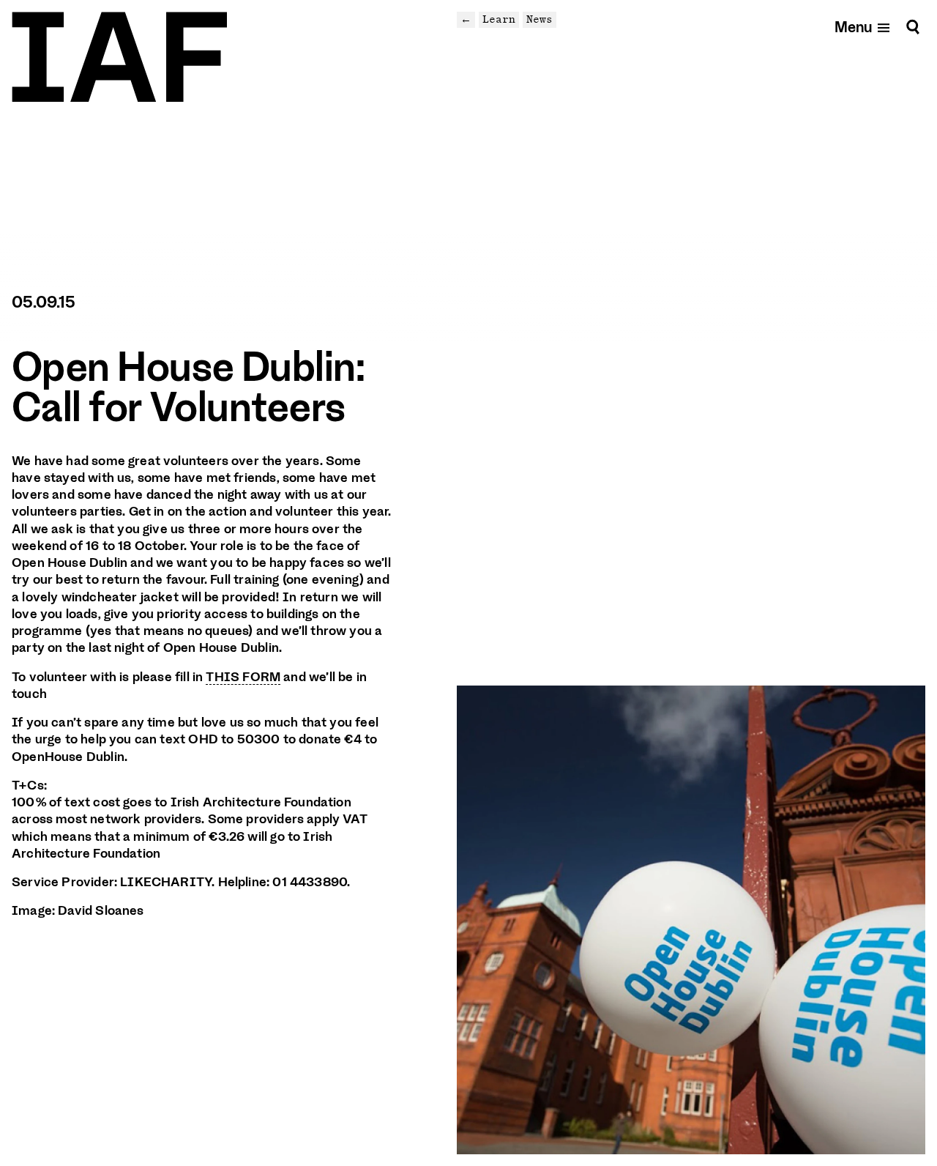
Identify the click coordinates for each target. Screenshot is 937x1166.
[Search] (912, 27)
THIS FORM (243, 676)
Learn (498, 19)
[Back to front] (119, 57)
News (539, 19)
